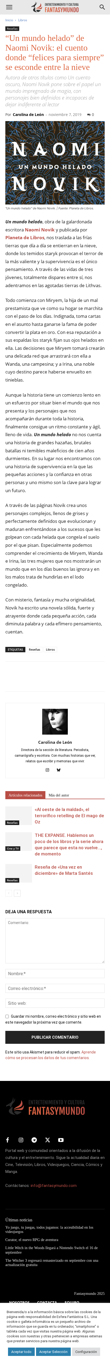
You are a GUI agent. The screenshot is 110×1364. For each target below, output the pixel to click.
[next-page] (17, 893)
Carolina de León (28, 114)
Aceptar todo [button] (21, 1352)
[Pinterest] (35, 680)
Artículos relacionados (25, 795)
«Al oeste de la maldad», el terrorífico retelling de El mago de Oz (69, 815)
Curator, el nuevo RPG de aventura (31, 1240)
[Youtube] (61, 1140)
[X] (23, 680)
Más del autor (59, 795)
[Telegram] (59, 680)
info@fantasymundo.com (54, 1185)
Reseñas (12, 28)
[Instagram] (49, 770)
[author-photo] (55, 734)
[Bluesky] (60, 770)
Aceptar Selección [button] (53, 1352)
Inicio (9, 20)
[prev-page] (8, 893)
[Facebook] (10, 680)
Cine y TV (13, 848)
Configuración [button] (86, 1352)
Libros (22, 20)
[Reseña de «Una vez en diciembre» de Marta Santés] (18, 873)
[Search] (102, 7)
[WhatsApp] (47, 680)
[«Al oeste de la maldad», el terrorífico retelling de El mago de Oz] (18, 815)
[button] (9, 7)
